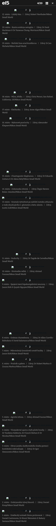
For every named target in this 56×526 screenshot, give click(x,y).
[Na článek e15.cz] (5, 3)
